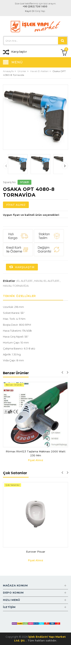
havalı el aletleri (46, 280)
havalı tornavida (16, 285)
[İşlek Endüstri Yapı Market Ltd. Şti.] (35, 26)
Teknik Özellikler (19, 296)
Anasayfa (8, 71)
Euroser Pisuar (35, 551)
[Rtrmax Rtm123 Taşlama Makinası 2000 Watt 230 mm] (35, 414)
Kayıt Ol (29, 11)
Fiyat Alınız (15, 204)
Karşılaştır (24, 267)
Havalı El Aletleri (39, 71)
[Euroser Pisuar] (35, 514)
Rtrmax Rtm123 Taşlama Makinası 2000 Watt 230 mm (35, 453)
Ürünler (22, 71)
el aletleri (24, 280)
